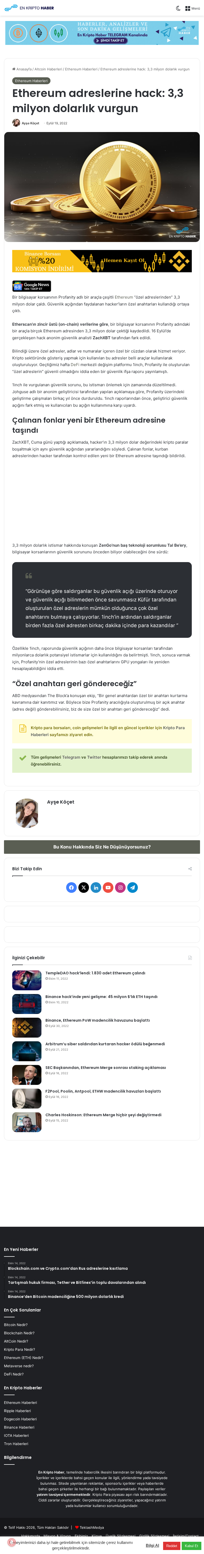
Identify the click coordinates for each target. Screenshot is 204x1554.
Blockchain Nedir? (19, 1333)
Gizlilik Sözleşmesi (154, 1536)
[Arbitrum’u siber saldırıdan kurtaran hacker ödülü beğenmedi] (26, 1051)
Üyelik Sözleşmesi (120, 1536)
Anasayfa (23, 69)
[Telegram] (102, 33)
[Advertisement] (102, 503)
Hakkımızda (30, 1536)
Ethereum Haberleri (81, 69)
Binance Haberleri (19, 1427)
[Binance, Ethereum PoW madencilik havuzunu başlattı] (26, 1028)
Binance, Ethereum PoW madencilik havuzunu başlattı (97, 1020)
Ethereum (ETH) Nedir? (23, 1358)
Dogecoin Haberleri (20, 1419)
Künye (97, 1536)
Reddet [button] (171, 1546)
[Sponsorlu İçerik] (102, 260)
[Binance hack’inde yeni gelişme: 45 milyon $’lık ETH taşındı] (26, 1004)
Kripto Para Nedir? (19, 1349)
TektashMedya (92, 1527)
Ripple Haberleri (17, 1411)
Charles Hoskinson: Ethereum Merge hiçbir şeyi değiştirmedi (103, 1115)
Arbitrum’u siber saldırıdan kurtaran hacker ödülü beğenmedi (105, 1044)
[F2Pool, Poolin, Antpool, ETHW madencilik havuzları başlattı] (26, 1099)
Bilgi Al (152, 1545)
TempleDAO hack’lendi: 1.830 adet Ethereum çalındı (95, 973)
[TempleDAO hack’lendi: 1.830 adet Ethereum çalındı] (26, 980)
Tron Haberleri (16, 1444)
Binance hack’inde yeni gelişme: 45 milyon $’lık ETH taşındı (101, 996)
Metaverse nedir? (19, 1366)
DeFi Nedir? (14, 1374)
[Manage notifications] (11, 1542)
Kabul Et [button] (191, 1546)
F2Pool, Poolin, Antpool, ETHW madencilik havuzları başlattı (103, 1091)
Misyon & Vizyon (57, 1536)
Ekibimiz (81, 1536)
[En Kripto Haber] (29, 8)
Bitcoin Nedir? (16, 1325)
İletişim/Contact (186, 1536)
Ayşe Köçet (30, 123)
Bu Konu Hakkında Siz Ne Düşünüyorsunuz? (102, 847)
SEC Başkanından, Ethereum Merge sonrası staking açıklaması (105, 1067)
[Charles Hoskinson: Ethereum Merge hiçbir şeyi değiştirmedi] (26, 1122)
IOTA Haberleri (16, 1435)
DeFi (75, 364)
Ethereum (124, 297)
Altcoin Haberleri (48, 69)
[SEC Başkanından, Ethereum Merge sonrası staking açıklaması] (26, 1075)
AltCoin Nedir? (16, 1341)
